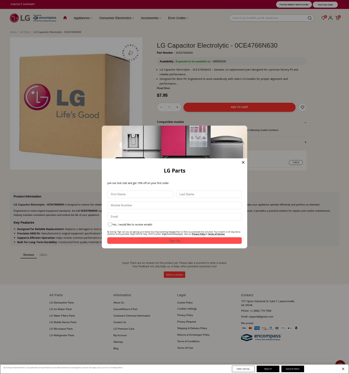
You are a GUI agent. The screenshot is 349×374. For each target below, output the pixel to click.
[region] (174, 369)
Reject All (268, 369)
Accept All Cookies (292, 369)
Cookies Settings (243, 369)
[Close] (343, 369)
